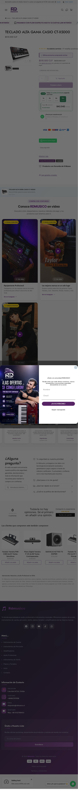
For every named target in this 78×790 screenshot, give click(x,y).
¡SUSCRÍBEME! (58, 404)
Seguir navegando (58, 409)
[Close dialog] (76, 367)
